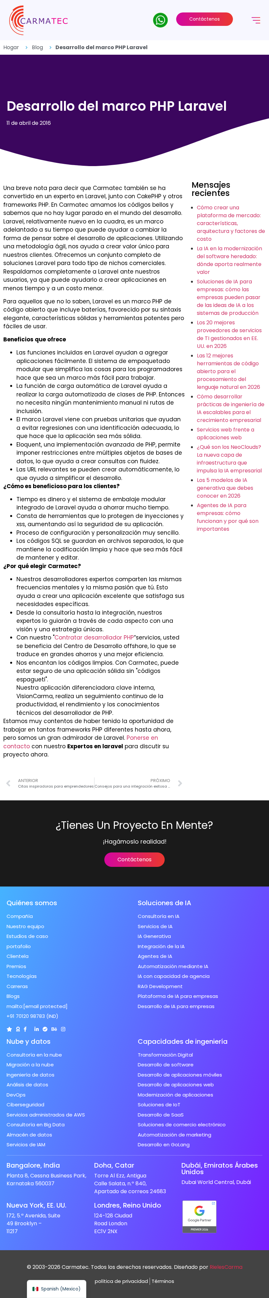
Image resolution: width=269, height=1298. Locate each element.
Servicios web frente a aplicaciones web (225, 433)
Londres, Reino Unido (127, 1205)
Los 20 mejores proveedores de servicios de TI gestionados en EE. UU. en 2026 (229, 334)
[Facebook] (25, 1029)
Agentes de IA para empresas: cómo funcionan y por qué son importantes (228, 517)
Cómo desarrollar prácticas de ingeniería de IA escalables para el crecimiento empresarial (230, 408)
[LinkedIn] (36, 1029)
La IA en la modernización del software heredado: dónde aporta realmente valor (229, 260)
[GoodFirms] (18, 1029)
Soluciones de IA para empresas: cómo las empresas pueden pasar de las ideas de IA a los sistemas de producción (228, 297)
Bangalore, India (33, 1165)
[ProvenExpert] (45, 1029)
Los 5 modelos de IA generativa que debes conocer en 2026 (225, 488)
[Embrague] (9, 1029)
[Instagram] (63, 1029)
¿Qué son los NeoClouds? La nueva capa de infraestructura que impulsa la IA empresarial (229, 458)
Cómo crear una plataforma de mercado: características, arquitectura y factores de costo (231, 223)
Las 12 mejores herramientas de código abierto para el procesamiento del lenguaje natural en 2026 (228, 371)
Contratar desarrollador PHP (94, 637)
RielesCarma (226, 1267)
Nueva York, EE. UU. (36, 1205)
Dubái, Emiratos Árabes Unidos (219, 1168)
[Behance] (54, 1029)
